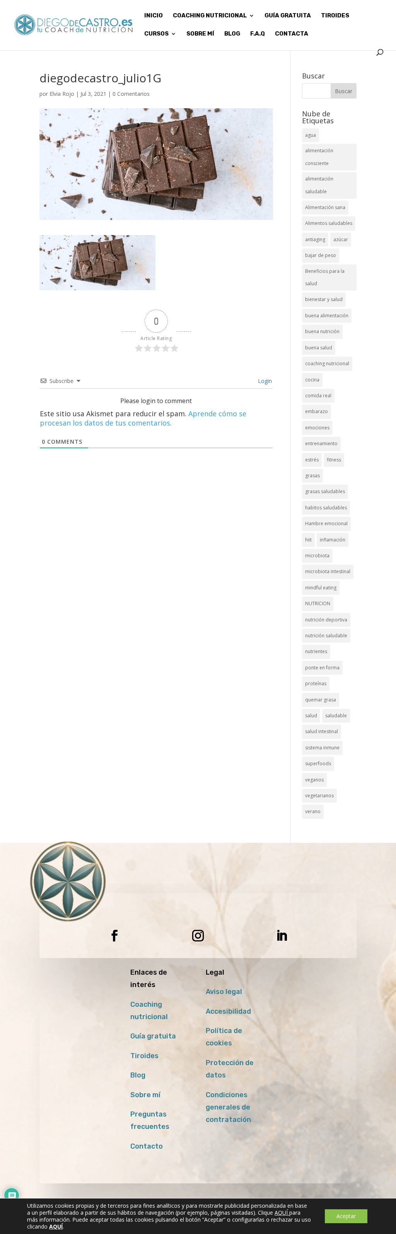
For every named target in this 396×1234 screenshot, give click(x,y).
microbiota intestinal (327, 571)
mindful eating (320, 587)
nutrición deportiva (326, 619)
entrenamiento (321, 443)
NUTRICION (317, 603)
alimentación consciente (319, 156)
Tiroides (144, 1056)
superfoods (318, 763)
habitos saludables (326, 507)
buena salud (318, 347)
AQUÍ (282, 1212)
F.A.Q (257, 34)
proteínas (315, 683)
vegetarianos (319, 795)
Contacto (146, 1146)
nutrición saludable (326, 635)
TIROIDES (335, 16)
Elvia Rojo (62, 93)
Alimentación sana (325, 207)
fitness (334, 459)
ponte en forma (322, 667)
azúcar (340, 239)
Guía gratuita (288, 16)
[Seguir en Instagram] (198, 935)
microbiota (317, 555)
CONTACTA (291, 34)
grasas (312, 475)
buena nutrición (322, 331)
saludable (336, 715)
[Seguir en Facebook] (114, 935)
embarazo (316, 411)
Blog (137, 1075)
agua (310, 135)
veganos (314, 779)
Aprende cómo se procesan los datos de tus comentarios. (143, 418)
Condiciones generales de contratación (228, 1107)
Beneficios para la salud (325, 277)
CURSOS (156, 34)
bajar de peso (320, 255)
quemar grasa (320, 699)
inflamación (332, 539)
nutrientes (316, 651)
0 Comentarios (131, 93)
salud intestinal (321, 731)
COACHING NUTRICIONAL (210, 16)
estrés (312, 459)
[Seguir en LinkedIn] (281, 935)
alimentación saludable (319, 184)
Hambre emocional (326, 523)
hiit (308, 539)
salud (311, 715)
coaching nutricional (327, 363)
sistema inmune (322, 747)
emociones (317, 427)
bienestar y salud (324, 299)
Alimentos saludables (328, 223)
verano (313, 811)
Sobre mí (145, 1095)
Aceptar (346, 1216)
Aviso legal (224, 991)
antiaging (315, 239)
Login (264, 381)
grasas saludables (325, 491)
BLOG (232, 34)
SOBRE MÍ (200, 34)
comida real (318, 395)
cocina (312, 379)
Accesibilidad (228, 1011)
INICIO (153, 16)
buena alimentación (326, 315)
